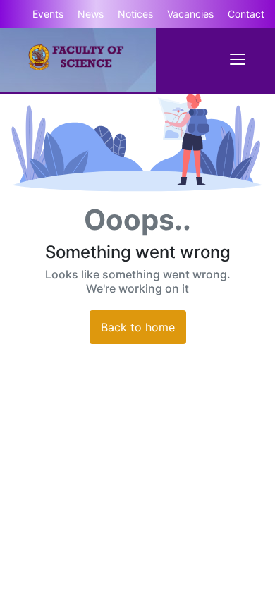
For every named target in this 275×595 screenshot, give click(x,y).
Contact (246, 14)
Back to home (138, 327)
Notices (135, 14)
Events (47, 14)
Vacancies (190, 14)
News (91, 14)
